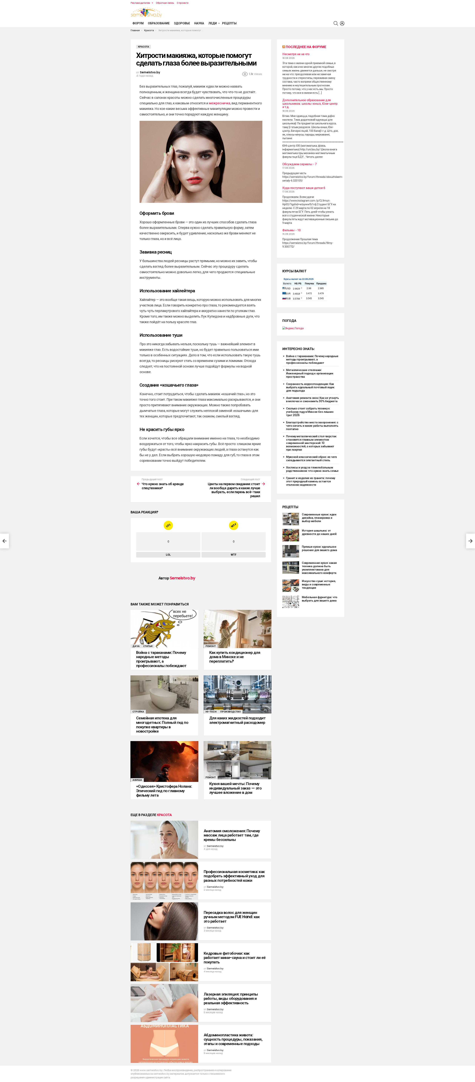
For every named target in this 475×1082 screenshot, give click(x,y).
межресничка (219, 103)
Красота (164, 815)
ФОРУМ (138, 23)
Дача (136, 646)
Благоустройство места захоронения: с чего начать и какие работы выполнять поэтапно (312, 425)
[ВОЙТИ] (342, 23)
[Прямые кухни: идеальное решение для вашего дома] (290, 551)
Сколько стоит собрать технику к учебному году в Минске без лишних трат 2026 (310, 411)
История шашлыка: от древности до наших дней (319, 532)
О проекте (182, 3)
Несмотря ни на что (295, 54)
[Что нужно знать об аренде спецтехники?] (4, 541)
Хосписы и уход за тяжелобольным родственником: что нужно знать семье (312, 469)
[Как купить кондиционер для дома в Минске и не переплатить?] (237, 629)
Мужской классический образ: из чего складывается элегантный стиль (311, 458)
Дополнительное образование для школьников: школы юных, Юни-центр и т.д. (310, 104)
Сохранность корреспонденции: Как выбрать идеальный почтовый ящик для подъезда (310, 387)
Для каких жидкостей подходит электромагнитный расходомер (237, 720)
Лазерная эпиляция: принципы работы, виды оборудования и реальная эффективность (231, 998)
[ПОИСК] (336, 23)
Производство (230, 711)
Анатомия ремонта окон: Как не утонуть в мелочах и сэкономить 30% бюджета (312, 399)
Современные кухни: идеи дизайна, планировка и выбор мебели (319, 517)
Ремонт (211, 646)
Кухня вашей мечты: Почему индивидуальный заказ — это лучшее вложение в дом (235, 788)
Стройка (138, 711)
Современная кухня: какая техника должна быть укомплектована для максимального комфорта (319, 568)
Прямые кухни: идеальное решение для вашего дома (319, 548)
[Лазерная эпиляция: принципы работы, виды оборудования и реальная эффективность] (164, 1003)
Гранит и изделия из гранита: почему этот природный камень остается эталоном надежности (310, 481)
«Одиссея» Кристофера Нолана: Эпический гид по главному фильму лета (164, 791)
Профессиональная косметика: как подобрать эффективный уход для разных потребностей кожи (234, 876)
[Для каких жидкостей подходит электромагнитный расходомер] (237, 694)
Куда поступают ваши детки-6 (303, 188)
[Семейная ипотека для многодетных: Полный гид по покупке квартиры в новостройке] (164, 694)
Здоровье (182, 23)
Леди (212, 23)
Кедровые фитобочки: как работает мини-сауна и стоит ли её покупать (235, 958)
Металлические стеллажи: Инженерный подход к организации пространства (309, 373)
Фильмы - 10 (291, 230)
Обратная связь (165, 3)
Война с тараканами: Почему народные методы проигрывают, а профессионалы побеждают (161, 659)
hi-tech (211, 711)
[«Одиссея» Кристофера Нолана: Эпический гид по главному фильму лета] (164, 761)
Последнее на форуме (306, 47)
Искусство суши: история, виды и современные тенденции (319, 584)
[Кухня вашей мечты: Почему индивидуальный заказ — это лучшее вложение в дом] (237, 760)
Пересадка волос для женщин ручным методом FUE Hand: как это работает (232, 917)
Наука (199, 23)
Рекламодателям (140, 3)
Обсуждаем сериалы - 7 (299, 164)
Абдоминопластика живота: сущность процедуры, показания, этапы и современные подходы (233, 1039)
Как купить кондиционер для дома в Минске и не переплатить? (234, 657)
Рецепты (229, 23)
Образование (159, 23)
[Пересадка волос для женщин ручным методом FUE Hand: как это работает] (164, 921)
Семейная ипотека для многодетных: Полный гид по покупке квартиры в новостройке (162, 724)
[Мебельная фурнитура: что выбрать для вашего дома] (290, 602)
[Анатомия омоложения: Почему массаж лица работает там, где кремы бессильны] (164, 840)
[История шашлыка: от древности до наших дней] (290, 535)
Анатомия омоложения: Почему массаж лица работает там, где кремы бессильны (232, 835)
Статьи (148, 646)
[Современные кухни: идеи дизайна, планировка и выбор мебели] (290, 519)
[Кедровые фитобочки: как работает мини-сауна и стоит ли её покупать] (164, 962)
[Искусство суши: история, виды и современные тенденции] (290, 585)
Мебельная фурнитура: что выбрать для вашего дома (319, 598)
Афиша (137, 780)
